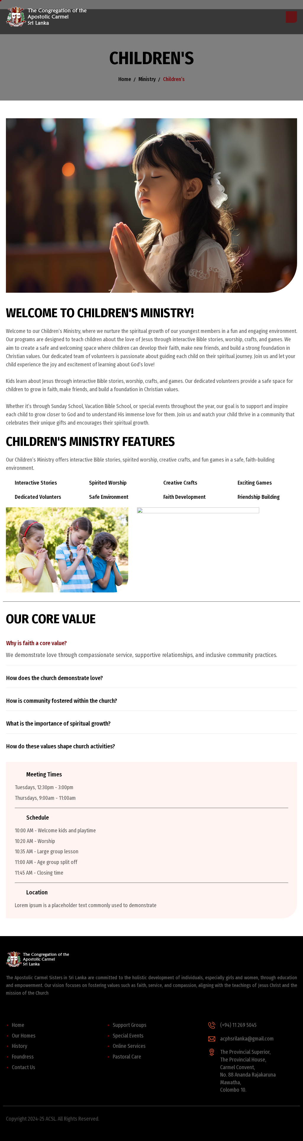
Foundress (23, 1057)
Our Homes (24, 1036)
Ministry (147, 79)
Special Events (128, 1036)
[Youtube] (202, 1122)
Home (124, 79)
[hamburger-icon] (291, 17)
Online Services (129, 1046)
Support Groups (129, 1025)
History (19, 1046)
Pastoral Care (127, 1057)
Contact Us (23, 1067)
